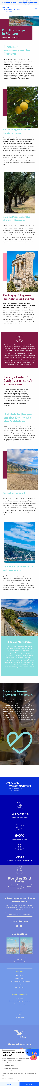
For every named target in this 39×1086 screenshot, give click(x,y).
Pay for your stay (19, 1004)
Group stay (19, 975)
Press (19, 984)
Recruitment (19, 987)
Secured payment (19, 1044)
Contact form (19, 1017)
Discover (19, 959)
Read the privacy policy (7, 1078)
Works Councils (19, 978)
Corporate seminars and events (19, 981)
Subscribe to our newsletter (19, 914)
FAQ (19, 1014)
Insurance (19, 998)
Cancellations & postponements (19, 1001)
